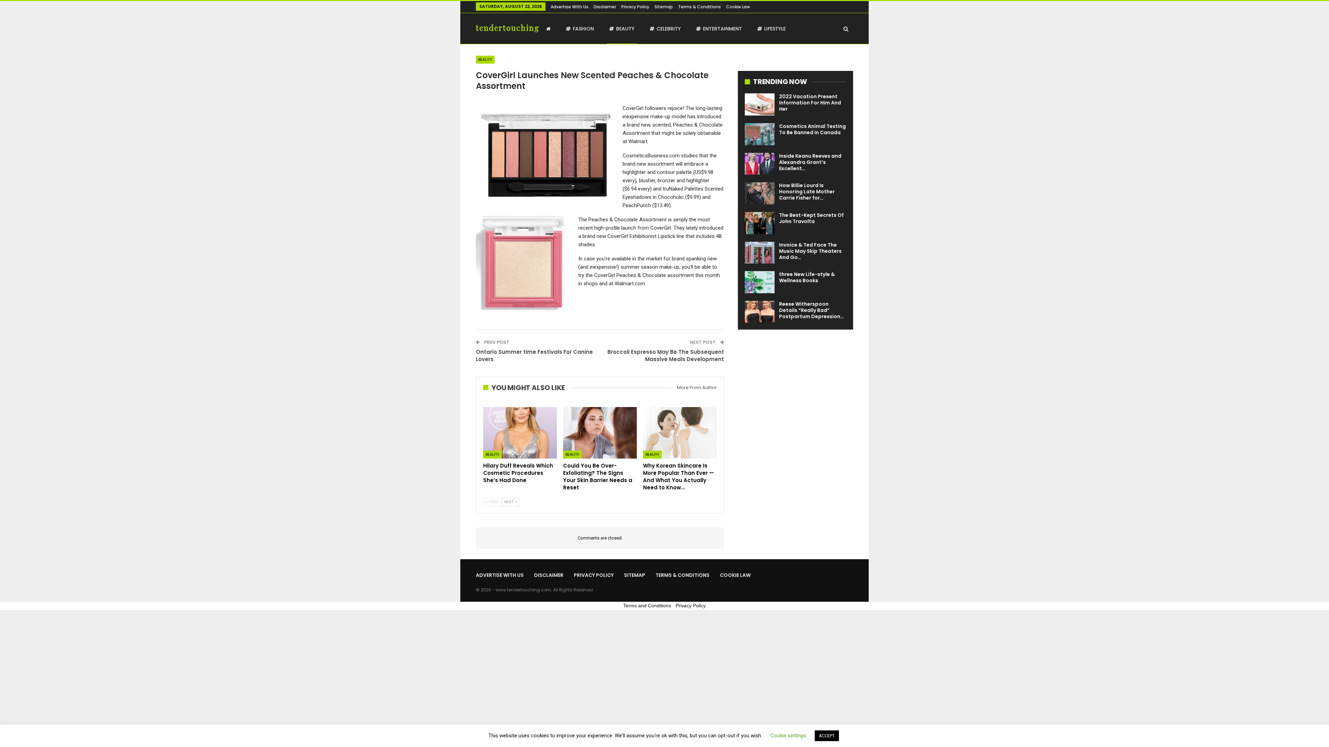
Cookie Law (738, 7)
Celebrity (669, 28)
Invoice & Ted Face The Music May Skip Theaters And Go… (810, 251)
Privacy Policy (635, 7)
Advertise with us (569, 7)
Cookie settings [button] (788, 735)
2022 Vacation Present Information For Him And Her (810, 102)
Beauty (625, 28)
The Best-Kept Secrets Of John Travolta (811, 218)
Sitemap (663, 7)
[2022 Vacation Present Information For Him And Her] (760, 104)
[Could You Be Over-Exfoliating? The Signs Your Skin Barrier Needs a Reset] (600, 433)
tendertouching (508, 27)
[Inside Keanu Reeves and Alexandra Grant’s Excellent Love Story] (760, 164)
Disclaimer (605, 7)
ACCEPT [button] (827, 735)
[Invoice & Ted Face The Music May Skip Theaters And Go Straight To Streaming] (760, 253)
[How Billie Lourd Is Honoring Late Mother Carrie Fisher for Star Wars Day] (760, 193)
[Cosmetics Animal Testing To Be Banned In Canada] (760, 134)
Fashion (583, 28)
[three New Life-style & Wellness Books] (760, 282)
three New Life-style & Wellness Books (807, 277)
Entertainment (722, 28)
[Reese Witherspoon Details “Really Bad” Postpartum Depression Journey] (760, 312)
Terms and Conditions (647, 605)
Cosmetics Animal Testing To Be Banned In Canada (812, 129)
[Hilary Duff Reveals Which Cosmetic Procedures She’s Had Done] (520, 433)
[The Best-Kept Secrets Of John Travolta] (760, 223)
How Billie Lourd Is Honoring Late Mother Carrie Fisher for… (807, 191)
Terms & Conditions (699, 7)
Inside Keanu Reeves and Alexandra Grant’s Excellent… (810, 162)
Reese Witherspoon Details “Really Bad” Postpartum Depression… (811, 310)
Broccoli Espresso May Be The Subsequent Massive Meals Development (665, 355)
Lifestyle (775, 28)
